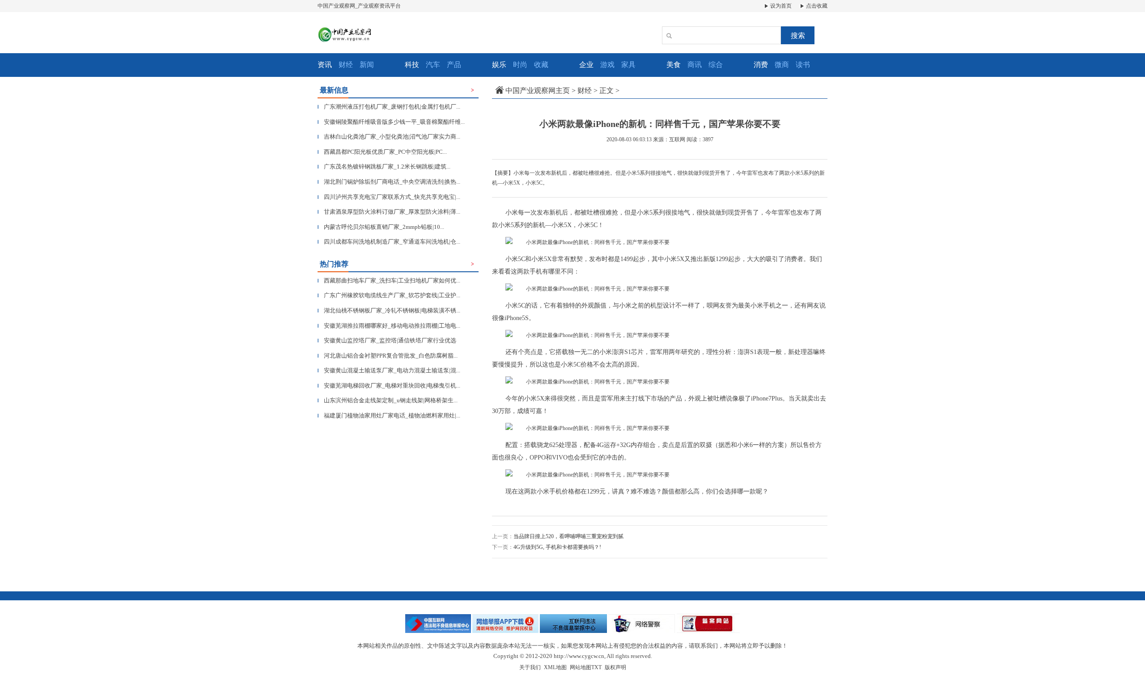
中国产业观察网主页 (537, 90)
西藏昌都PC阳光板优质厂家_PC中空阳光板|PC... (382, 151)
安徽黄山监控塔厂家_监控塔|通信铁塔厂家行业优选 (387, 340)
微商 (782, 64)
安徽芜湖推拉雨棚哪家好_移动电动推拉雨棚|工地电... (389, 325)
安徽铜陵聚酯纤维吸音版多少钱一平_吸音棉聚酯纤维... (391, 121)
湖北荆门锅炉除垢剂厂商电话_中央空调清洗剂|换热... (389, 181)
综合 (715, 64)
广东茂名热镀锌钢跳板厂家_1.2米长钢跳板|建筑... (384, 166)
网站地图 (580, 667)
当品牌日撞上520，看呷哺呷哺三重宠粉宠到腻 (568, 536)
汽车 (433, 64)
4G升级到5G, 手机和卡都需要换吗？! (557, 547)
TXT (596, 667)
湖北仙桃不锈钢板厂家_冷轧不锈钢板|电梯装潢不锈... (389, 310)
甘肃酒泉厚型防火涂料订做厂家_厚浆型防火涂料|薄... (389, 211)
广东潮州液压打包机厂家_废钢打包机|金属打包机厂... (389, 106)
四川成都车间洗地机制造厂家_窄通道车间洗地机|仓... (389, 241)
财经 (346, 64)
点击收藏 (816, 6)
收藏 (541, 64)
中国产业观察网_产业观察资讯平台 (359, 6)
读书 (803, 64)
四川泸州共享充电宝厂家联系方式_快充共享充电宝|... (389, 197)
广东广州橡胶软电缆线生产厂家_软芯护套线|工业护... (389, 295)
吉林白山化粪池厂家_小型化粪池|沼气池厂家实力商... (389, 136)
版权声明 (615, 667)
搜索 (798, 35)
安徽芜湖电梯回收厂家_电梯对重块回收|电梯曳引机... (389, 385)
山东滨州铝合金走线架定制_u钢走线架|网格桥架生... (388, 400)
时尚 (520, 64)
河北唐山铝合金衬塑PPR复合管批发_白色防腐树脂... (388, 355)
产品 (454, 64)
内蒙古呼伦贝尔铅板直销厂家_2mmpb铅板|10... (381, 226)
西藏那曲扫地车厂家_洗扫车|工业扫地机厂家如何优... (389, 280)
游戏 (607, 64)
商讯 (694, 64)
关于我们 (530, 667)
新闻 (367, 64)
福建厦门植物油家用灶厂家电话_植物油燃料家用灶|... (389, 415)
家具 (628, 64)
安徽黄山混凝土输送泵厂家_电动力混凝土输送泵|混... (389, 370)
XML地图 (555, 667)
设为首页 (780, 6)
